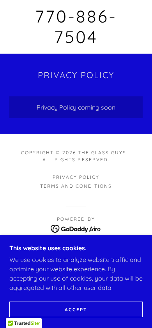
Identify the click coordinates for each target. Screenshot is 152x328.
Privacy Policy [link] (76, 177)
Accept (76, 309)
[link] (76, 26)
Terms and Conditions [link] (76, 186)
